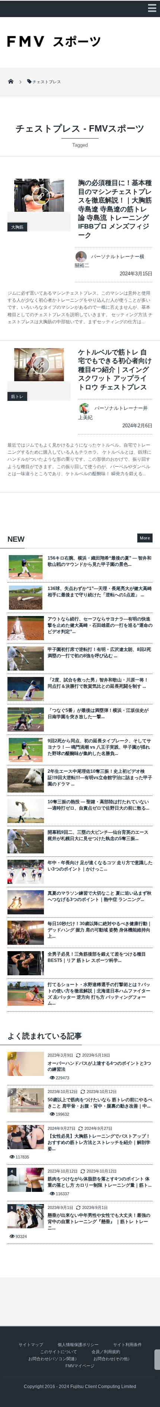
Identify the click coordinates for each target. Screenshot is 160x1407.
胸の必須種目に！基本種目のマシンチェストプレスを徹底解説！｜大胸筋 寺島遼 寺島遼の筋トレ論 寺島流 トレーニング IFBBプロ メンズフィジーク (115, 209)
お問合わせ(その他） (112, 1358)
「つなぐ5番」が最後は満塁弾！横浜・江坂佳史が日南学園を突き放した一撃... (98, 713)
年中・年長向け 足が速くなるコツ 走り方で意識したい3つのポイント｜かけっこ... (100, 866)
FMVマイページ (80, 1366)
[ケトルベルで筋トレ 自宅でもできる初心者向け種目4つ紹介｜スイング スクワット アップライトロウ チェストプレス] (39, 364)
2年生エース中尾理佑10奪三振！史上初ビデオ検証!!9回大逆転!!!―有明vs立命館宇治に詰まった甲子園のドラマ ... (100, 778)
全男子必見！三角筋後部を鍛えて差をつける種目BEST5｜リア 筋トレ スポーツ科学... (97, 957)
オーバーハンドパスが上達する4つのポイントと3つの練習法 (99, 1066)
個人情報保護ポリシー (78, 1344)
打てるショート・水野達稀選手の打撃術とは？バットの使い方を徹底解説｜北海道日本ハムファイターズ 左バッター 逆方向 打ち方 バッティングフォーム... (99, 994)
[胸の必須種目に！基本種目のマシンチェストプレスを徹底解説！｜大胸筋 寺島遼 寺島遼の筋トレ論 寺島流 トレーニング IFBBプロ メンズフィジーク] (39, 195)
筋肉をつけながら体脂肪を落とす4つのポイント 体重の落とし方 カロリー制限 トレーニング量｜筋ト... (99, 1182)
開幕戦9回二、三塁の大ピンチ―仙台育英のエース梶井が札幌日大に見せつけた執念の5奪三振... (98, 835)
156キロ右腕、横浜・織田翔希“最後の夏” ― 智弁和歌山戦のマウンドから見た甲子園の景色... (99, 561)
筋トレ (17, 396)
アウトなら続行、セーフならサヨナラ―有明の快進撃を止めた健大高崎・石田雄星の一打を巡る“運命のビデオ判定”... (100, 625)
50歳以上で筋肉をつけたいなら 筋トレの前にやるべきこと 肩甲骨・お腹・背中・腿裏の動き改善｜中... (100, 1103)
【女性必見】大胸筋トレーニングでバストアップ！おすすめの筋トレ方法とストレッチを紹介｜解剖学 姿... (99, 1142)
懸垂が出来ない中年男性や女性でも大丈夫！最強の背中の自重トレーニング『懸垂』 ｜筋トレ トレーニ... (99, 1222)
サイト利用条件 (127, 1344)
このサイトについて (58, 1351)
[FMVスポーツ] (53, 44)
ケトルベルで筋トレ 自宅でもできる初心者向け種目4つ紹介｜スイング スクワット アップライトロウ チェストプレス (115, 369)
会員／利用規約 (106, 1351)
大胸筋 (17, 227)
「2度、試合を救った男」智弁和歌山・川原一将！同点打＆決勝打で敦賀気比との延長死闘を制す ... (98, 683)
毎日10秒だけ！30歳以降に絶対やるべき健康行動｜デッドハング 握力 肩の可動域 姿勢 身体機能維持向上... (100, 930)
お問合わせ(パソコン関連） (53, 1358)
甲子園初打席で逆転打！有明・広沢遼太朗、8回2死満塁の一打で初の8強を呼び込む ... (99, 652)
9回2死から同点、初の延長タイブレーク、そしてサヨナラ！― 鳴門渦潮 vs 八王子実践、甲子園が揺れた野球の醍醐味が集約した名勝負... (99, 747)
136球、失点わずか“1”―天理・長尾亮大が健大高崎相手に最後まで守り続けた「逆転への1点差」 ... (100, 591)
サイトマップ (31, 1344)
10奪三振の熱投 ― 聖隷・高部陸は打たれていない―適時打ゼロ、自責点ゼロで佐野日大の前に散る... (98, 805)
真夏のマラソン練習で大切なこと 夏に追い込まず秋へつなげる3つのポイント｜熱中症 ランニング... (99, 896)
